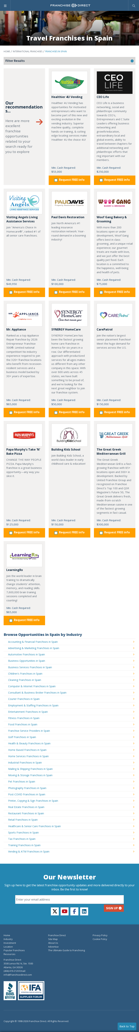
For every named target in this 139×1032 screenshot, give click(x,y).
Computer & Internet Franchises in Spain (32, 686)
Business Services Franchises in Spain (30, 667)
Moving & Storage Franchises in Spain (30, 775)
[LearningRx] (24, 555)
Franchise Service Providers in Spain (29, 730)
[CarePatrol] (114, 315)
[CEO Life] (114, 82)
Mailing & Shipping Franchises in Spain (30, 769)
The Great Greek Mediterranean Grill (111, 451)
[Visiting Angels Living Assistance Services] (24, 202)
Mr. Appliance (16, 329)
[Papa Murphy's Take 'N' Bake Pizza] (24, 435)
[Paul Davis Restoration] (69, 202)
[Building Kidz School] (69, 435)
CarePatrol (105, 329)
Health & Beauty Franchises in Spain (29, 743)
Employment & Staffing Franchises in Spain (33, 705)
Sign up (112, 908)
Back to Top (126, 1026)
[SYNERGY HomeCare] (69, 315)
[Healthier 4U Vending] (69, 82)
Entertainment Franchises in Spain (28, 711)
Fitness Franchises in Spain (23, 718)
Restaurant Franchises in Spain (26, 813)
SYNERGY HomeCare (66, 329)
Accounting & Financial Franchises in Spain (33, 641)
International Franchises (27, 51)
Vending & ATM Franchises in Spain (28, 851)
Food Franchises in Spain (22, 724)
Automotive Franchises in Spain (26, 654)
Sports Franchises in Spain (23, 832)
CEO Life (103, 97)
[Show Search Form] (133, 5)
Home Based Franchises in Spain (27, 750)
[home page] (70, 5)
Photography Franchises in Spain (27, 788)
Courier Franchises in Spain (24, 699)
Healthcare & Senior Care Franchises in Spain (34, 826)
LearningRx (14, 570)
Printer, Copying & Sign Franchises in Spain (33, 800)
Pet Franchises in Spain (21, 781)
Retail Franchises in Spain (23, 819)
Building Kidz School (65, 449)
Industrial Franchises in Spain (25, 762)
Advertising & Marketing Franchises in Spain (33, 648)
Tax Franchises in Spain (21, 839)
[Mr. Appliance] (24, 315)
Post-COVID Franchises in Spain (26, 794)
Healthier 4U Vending (67, 97)
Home (7, 51)
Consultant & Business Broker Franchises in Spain (37, 692)
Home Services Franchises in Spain (28, 756)
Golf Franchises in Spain (22, 737)
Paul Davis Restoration (67, 217)
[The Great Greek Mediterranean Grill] (114, 435)
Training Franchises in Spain (24, 845)
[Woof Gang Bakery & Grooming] (114, 202)
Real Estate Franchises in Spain (26, 807)
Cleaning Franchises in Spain (24, 680)
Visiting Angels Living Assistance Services (22, 219)
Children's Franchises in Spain (25, 673)
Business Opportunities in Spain (26, 660)
